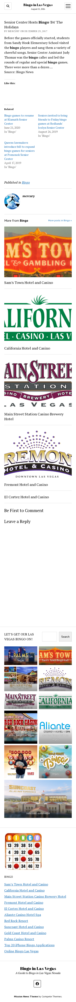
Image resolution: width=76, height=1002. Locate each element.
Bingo (26, 182)
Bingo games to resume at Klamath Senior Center (19, 119)
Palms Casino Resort (19, 939)
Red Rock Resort (16, 921)
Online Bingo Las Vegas (21, 951)
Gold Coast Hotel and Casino (25, 933)
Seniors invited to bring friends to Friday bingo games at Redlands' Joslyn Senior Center (52, 121)
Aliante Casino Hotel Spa (22, 914)
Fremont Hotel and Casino (26, 484)
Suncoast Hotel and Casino (24, 927)
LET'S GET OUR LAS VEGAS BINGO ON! (19, 636)
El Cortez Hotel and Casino (26, 496)
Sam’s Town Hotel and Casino (28, 282)
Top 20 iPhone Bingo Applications (29, 945)
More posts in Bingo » (60, 220)
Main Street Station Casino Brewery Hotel (33, 416)
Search (65, 636)
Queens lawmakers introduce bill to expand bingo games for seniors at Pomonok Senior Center (19, 151)
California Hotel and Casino (27, 348)
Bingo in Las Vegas (38, 5)
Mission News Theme (26, 996)
